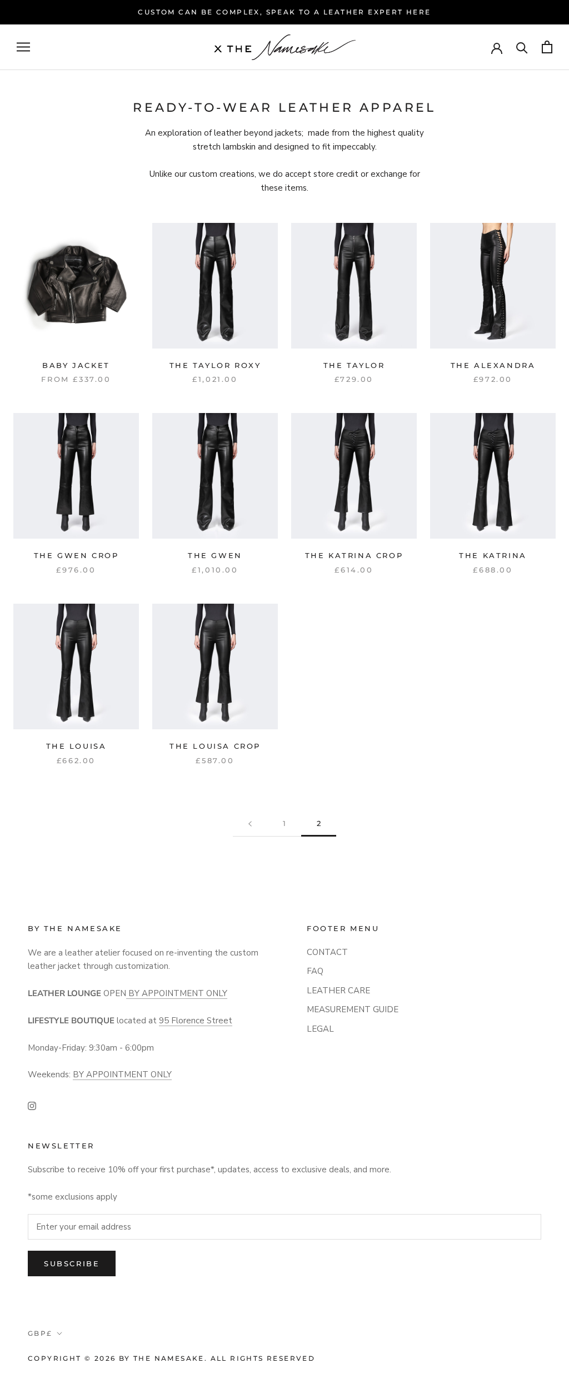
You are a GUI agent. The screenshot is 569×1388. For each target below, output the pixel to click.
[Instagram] (32, 1105)
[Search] (522, 47)
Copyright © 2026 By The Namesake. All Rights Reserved (171, 1358)
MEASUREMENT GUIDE (352, 1009)
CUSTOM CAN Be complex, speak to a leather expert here (284, 12)
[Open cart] (547, 47)
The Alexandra (493, 365)
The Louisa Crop (215, 746)
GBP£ (40, 1333)
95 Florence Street (195, 1020)
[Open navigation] (23, 47)
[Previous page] (250, 824)
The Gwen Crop (76, 555)
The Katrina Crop (354, 555)
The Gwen (215, 555)
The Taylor (354, 365)
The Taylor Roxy (215, 365)
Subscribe (71, 1263)
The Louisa (76, 746)
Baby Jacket (76, 365)
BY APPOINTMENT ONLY (176, 993)
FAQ (315, 971)
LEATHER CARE (338, 990)
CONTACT (327, 952)
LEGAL (320, 1028)
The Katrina (493, 555)
